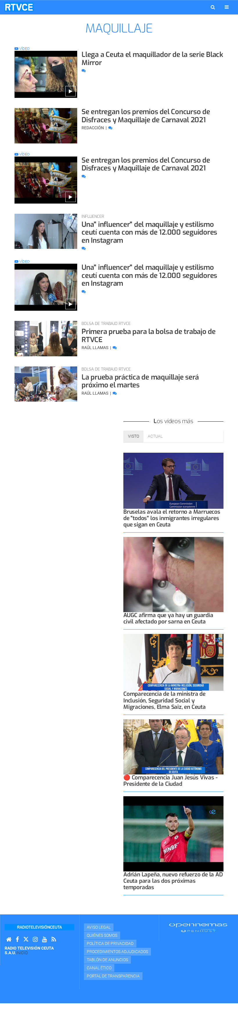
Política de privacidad (110, 943)
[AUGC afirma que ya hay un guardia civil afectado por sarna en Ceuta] (173, 574)
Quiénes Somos (102, 935)
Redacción (93, 127)
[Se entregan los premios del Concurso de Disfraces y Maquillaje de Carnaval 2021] (46, 125)
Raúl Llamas (95, 347)
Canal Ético (99, 968)
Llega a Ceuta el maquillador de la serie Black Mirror (152, 58)
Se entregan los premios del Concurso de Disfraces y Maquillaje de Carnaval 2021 (146, 116)
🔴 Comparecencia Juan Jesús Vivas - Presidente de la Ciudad (170, 781)
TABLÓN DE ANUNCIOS (107, 959)
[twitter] (25, 939)
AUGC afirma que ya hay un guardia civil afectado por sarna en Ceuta (168, 618)
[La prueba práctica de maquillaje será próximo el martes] (46, 384)
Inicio (22, 952)
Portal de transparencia (113, 976)
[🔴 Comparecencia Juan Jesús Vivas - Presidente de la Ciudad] (173, 747)
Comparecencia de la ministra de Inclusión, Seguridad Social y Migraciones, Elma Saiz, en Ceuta (164, 700)
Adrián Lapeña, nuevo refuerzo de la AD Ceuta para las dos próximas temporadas (173, 881)
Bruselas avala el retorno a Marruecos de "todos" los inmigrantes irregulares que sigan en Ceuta (171, 518)
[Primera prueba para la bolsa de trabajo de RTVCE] (46, 338)
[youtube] (44, 939)
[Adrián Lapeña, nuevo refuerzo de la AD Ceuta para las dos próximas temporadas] (173, 833)
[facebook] (17, 939)
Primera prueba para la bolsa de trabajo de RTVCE (149, 335)
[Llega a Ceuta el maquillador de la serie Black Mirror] (46, 74)
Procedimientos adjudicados (117, 951)
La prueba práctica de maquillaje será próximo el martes (140, 381)
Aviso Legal (99, 927)
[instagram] (35, 939)
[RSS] (53, 939)
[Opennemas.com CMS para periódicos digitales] (198, 927)
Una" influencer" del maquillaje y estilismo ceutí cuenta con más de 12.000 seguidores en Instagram (149, 232)
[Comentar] (84, 70)
